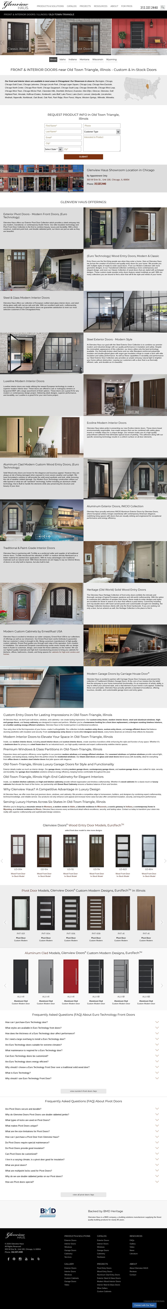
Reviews (133, 1271)
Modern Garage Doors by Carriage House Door (118, 673)
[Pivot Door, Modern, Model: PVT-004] (46, 913)
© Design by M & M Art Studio (154, 1301)
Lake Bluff (56, 94)
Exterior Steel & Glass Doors (109, 1278)
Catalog (72, 6)
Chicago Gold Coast (13, 84)
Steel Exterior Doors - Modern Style (109, 339)
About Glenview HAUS (139, 1268)
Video (132, 1247)
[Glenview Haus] (7, 1258)
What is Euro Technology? (18, 1073)
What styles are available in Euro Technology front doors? (33, 1028)
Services (67, 1257)
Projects (85, 6)
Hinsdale (21, 94)
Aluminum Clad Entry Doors (108, 1275)
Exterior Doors (70, 1240)
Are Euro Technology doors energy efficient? (26, 1061)
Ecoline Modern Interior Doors (106, 422)
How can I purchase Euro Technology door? (26, 1022)
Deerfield (60, 91)
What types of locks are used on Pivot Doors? (27, 1120)
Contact (133, 1275)
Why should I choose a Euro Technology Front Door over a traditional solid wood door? (47, 1067)
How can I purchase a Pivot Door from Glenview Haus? (32, 1137)
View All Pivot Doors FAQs (83, 1195)
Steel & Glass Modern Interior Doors (26, 297)
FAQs (132, 1240)
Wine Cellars (102, 1288)
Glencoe (96, 91)
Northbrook (27, 97)
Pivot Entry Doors (104, 1268)
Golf (111, 91)
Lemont (87, 94)
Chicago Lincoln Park (49, 84)
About (114, 6)
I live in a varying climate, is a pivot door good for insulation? (34, 1159)
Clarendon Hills (48, 91)
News (132, 1250)
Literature (134, 1254)
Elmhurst (69, 91)
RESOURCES (100, 6)
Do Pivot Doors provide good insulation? (24, 1148)
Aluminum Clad (37, 953)
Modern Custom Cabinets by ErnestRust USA (32, 631)
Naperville (17, 97)
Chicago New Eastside (102, 84)
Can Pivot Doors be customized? (21, 1154)
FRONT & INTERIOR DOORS (20, 14)
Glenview (105, 91)
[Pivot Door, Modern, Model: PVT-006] (71, 913)
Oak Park (48, 97)
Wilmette (101, 97)
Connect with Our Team (144, 1305)
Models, (83, 825)
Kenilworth (46, 94)
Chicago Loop (85, 84)
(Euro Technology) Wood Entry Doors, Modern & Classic (123, 256)
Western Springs (89, 97)
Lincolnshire (106, 94)
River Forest (69, 97)
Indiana (73, 59)
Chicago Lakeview (31, 84)
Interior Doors (70, 1244)
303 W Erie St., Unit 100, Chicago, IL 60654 (108, 179)
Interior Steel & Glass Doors (108, 1285)
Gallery (133, 1244)
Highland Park (11, 94)
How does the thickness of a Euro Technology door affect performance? (40, 1033)
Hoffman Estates (33, 94)
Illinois (42, 14)
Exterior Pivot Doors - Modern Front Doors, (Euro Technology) (35, 216)
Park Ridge (57, 97)
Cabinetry (68, 1254)
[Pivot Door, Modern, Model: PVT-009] (96, 913)
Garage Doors (70, 1250)
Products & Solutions (50, 6)
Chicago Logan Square (69, 84)
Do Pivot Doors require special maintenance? (27, 1142)
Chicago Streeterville (88, 88)
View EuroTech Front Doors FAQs (83, 1091)
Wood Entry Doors (104, 1271)
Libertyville (95, 94)
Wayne (78, 97)
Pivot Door (30, 890)
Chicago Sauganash (51, 88)
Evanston (78, 91)
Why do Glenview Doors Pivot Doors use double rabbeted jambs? (37, 1114)
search (162, 7)
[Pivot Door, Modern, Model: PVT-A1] (121, 913)
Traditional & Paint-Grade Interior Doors (29, 548)
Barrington (100, 81)
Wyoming (111, 59)
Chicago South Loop (69, 88)
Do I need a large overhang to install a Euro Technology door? (35, 1039)
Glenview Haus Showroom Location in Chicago (120, 170)
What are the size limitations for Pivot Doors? (27, 1131)
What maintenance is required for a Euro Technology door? (33, 1050)
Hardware (101, 1257)
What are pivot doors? (16, 1165)
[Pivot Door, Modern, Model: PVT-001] (21, 913)
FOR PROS (126, 6)
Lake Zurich (78, 94)
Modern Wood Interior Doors (109, 1281)
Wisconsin (97, 59)
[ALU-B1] (96, 976)
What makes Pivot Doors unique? (21, 1126)
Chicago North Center (14, 88)
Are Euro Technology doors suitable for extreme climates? (33, 1045)
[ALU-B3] (146, 976)
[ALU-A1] (21, 976)
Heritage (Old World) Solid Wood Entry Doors (116, 589)
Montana (84, 59)
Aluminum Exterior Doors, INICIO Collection (115, 506)
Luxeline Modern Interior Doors (23, 381)
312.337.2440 (149, 7)
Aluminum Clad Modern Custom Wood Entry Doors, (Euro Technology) (41, 466)
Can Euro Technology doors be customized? (26, 1056)
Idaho (62, 59)
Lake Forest (66, 94)
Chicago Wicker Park (32, 91)
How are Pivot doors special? (19, 1182)
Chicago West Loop (106, 88)
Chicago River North (33, 88)
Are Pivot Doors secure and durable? (23, 1109)
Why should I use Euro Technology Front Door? (28, 1078)
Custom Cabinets (71, 1278)
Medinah (8, 97)
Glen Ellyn (87, 91)
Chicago (108, 81)
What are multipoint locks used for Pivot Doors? (28, 1171)
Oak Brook (38, 97)
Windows (68, 1247)
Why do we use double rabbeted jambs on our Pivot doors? (34, 1176)
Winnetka (110, 97)
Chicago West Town (13, 91)
